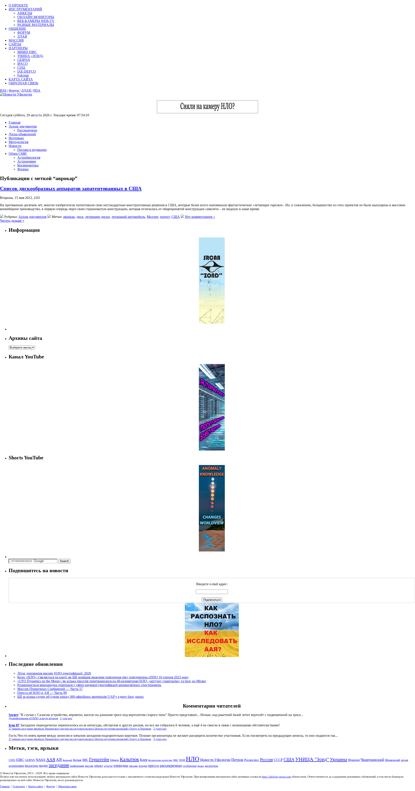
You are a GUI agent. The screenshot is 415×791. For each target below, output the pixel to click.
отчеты (108, 765)
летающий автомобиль (128, 217)
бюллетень (31, 765)
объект (98, 765)
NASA (40, 760)
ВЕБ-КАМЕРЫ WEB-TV (35, 21)
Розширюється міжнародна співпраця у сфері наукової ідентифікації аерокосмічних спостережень (89, 685)
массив (89, 765)
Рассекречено (27, 130)
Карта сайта (35, 786)
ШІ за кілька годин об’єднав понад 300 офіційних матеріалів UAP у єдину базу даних (80, 696)
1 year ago (66, 718)
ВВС (85, 760)
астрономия (16, 765)
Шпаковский (392, 760)
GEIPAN (23, 60)
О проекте (19, 786)
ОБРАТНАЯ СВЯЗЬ (23, 83)
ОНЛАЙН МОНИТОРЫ (35, 17)
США (175, 217)
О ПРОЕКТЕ (18, 5)
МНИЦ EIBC (27, 52)
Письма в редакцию (32, 150)
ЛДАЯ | (26, 90)
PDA (36, 90)
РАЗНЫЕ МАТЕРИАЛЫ (35, 25)
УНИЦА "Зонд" (312, 759)
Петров (237, 759)
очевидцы (120, 765)
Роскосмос (251, 760)
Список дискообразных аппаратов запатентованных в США (71, 188)
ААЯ (50, 759)
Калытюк (129, 759)
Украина (338, 759)
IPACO (22, 64)
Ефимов (114, 760)
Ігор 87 (14, 725)
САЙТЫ (15, 44)
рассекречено (171, 765)
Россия (266, 759)
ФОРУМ (23, 32)
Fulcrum (23, 75)
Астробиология (28, 157)
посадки (143, 766)
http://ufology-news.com (276, 776)
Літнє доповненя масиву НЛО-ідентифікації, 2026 (54, 673)
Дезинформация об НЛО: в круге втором (33, 718)
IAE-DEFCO (26, 71)
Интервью (16, 138)
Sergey (14, 715)
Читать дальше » (12, 220)
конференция (77, 765)
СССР (278, 760)
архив (404, 760)
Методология (18, 142)
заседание (59, 765)
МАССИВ (16, 40)
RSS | (4, 90)
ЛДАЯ (22, 36)
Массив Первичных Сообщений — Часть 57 (50, 689)
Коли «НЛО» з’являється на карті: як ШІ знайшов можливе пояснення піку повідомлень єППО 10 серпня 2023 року (103, 677)
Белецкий (67, 760)
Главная (14, 122)
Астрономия (26, 161)
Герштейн (99, 759)
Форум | (14, 90)
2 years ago (160, 728)
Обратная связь (67, 786)
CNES (12, 760)
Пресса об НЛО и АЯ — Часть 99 (42, 693)
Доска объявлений (22, 134)
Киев (143, 760)
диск (80, 217)
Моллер (152, 217)
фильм (200, 766)
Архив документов (23, 126)
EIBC (20, 760)
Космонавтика (27, 165)
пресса (153, 766)
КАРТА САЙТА (21, 79)
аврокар (69, 217)
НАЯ (182, 760)
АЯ (59, 759)
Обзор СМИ (18, 153)
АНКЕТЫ (24, 13)
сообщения (189, 765)
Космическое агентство (160, 760)
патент (165, 217)
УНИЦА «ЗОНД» (30, 56)
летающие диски (97, 217)
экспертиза (211, 765)
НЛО (192, 758)
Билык (77, 760)
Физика (23, 169)
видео (43, 765)
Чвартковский (372, 759)
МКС (175, 760)
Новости (15, 146)
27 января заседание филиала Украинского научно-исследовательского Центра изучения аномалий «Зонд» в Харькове (80, 728)
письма (133, 765)
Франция (354, 760)
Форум (50, 786)
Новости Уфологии (215, 760)
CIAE (21, 67)
